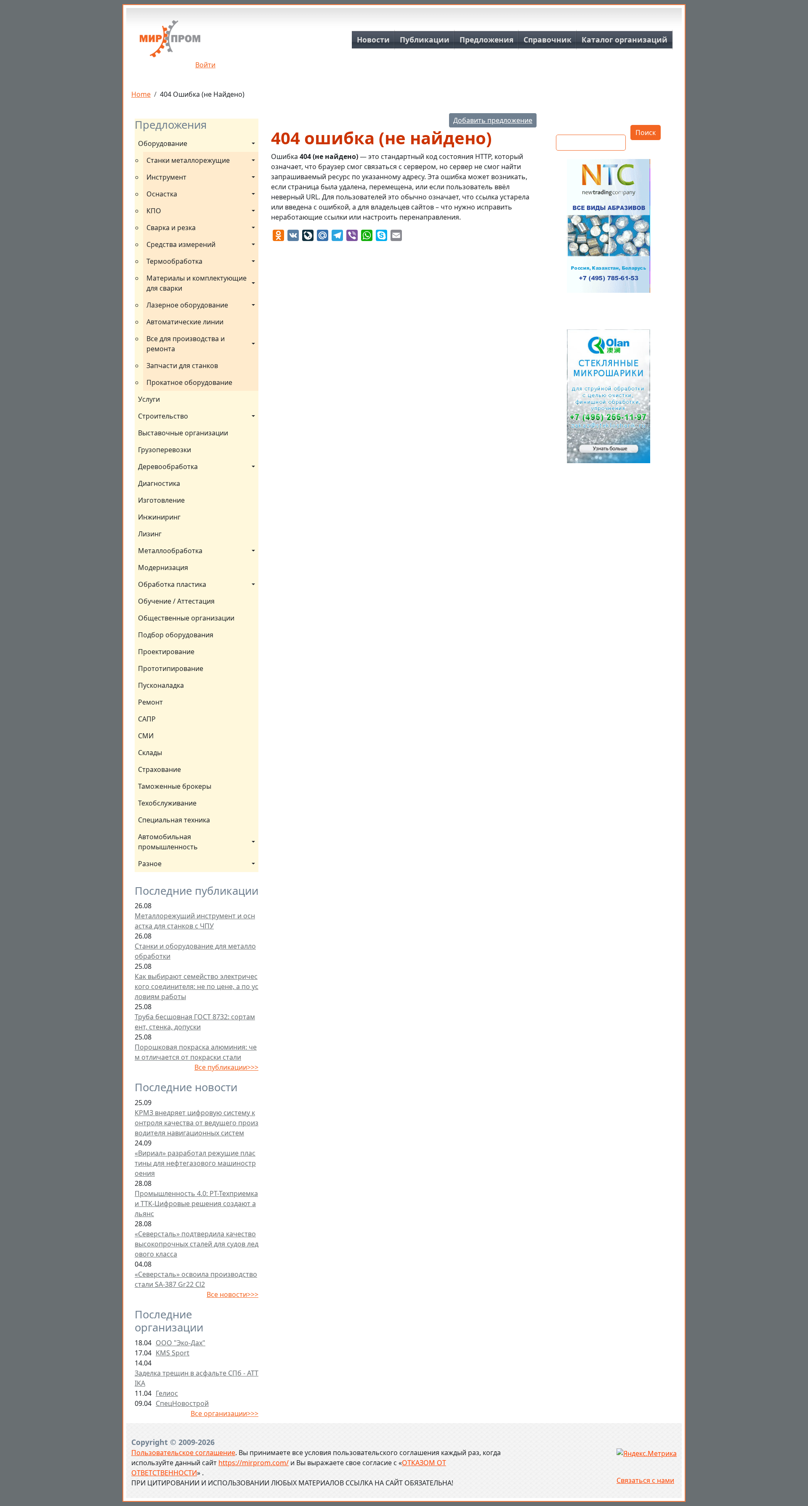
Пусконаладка (161, 685)
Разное (150, 863)
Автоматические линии (184, 321)
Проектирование (166, 651)
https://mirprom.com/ (253, 1462)
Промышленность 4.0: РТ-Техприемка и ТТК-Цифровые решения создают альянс (196, 1203)
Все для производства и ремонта (186, 343)
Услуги (149, 399)
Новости (373, 39)
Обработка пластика (172, 584)
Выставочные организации (183, 432)
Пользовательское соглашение (183, 1452)
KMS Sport (172, 1353)
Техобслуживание (167, 803)
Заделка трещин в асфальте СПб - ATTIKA (196, 1378)
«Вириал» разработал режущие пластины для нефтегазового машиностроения (195, 1163)
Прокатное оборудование (189, 382)
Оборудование (162, 143)
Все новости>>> (232, 1294)
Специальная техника (174, 820)
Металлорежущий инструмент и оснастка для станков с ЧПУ (195, 921)
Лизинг (150, 533)
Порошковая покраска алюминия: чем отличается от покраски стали (196, 1052)
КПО (153, 210)
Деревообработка (168, 466)
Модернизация (163, 567)
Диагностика (159, 483)
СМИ (146, 735)
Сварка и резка (171, 227)
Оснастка (161, 194)
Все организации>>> (224, 1413)
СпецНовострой (182, 1403)
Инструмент (166, 177)
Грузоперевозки (164, 449)
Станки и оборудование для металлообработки (195, 951)
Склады (150, 752)
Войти (205, 64)
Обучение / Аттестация (176, 601)
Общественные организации (186, 618)
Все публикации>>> (226, 1067)
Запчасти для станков (182, 365)
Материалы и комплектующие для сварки (197, 283)
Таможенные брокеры (174, 786)
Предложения (486, 39)
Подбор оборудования (175, 634)
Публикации (424, 39)
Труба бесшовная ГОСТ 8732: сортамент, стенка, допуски (195, 1021)
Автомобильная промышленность (168, 841)
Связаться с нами (645, 1480)
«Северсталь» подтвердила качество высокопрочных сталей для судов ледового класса (196, 1244)
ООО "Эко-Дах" (180, 1342)
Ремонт (150, 702)
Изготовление (161, 500)
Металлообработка (170, 550)
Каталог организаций (624, 39)
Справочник (547, 39)
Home (141, 94)
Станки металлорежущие (188, 160)
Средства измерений (180, 244)
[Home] (170, 42)
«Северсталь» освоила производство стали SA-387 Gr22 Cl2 (196, 1279)
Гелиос (167, 1393)
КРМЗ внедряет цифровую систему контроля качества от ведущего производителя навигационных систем (196, 1122)
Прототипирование (170, 668)
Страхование (159, 769)
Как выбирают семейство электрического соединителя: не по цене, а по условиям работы (196, 986)
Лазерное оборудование (187, 305)
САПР (147, 719)
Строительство (163, 416)
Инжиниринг (159, 517)
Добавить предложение (492, 120)
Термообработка (174, 261)
